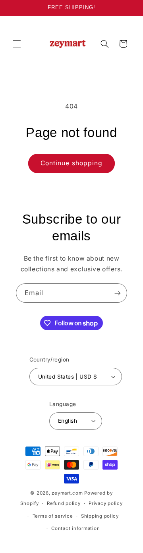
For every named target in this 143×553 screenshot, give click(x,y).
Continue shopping (71, 163)
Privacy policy (105, 503)
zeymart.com (67, 493)
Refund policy (64, 503)
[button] (17, 44)
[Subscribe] (117, 293)
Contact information (75, 528)
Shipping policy (100, 516)
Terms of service (53, 516)
